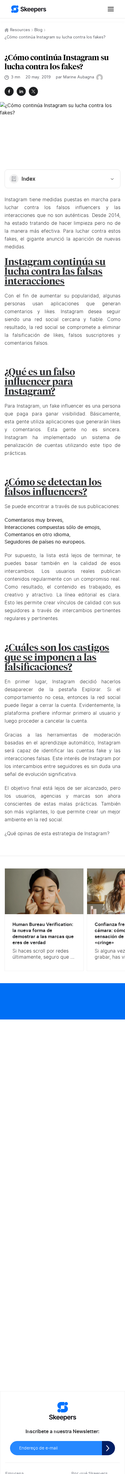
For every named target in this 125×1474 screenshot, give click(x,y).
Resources (20, 30)
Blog (38, 30)
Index (28, 179)
